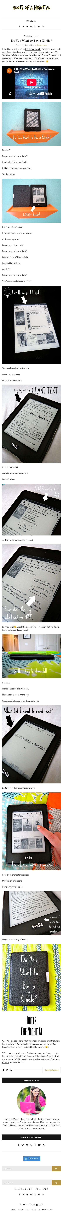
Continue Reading (51, 1070)
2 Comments (41, 45)
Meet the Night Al (24, 1189)
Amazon (5, 1062)
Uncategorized (31, 36)
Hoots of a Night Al (31, 1204)
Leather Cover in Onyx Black (45, 1044)
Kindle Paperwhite (33, 49)
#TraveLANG (42, 1189)
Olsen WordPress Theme (24, 1209)
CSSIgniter (46, 1209)
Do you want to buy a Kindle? (14, 939)
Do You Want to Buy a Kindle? (31, 40)
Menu (33, 21)
